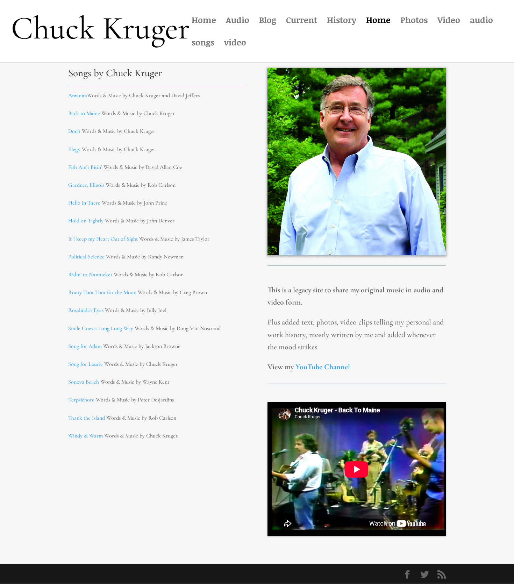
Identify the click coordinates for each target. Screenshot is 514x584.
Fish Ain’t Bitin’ (85, 167)
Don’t (74, 131)
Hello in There (84, 202)
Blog (267, 21)
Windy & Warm (86, 435)
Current (301, 21)
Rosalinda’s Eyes (85, 310)
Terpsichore (81, 399)
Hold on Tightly (85, 220)
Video (448, 21)
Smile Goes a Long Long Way (100, 328)
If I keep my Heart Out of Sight (103, 238)
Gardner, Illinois (86, 184)
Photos (414, 21)
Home (204, 21)
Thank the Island (86, 417)
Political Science (86, 256)
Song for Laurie (85, 364)
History (341, 21)
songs (203, 44)
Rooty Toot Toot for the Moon (102, 292)
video (235, 44)
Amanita (77, 95)
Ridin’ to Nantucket (90, 274)
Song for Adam (85, 346)
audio (481, 21)
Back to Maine (84, 113)
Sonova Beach (83, 381)
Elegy (75, 149)
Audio (237, 21)
